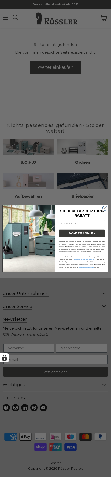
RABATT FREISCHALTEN (82, 233)
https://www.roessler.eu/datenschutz (84, 259)
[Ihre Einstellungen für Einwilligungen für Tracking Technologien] (4, 357)
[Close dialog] (104, 208)
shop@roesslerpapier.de (86, 267)
